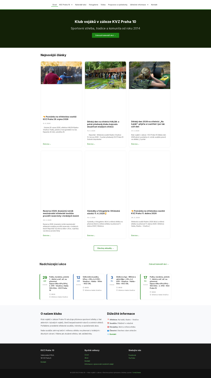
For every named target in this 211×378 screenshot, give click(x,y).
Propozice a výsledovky (117, 5)
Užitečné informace (138, 5)
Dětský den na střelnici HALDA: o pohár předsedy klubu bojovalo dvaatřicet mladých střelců (103, 124)
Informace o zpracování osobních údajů (99, 364)
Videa (103, 5)
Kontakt (154, 5)
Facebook (132, 355)
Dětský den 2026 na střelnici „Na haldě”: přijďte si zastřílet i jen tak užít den (148, 124)
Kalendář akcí (80, 5)
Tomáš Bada (136, 372)
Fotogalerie (93, 5)
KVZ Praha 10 (64, 5)
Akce (86, 358)
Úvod (55, 5)
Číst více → (47, 144)
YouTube (132, 358)
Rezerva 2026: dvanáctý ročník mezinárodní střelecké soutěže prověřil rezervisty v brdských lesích (61, 213)
